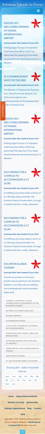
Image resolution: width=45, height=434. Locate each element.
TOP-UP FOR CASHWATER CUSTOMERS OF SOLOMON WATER (22, 326)
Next (7, 384)
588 (31, 376)
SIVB (22, 414)
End (13, 384)
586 (20, 376)
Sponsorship (32, 402)
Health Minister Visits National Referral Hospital (22, 349)
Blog (29, 408)
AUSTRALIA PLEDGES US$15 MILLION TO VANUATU (21, 342)
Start (7, 376)
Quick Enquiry (3, 111)
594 (29, 380)
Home (11, 396)
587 (25, 376)
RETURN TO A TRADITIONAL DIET (20, 310)
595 (35, 380)
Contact (37, 408)
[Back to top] (22, 432)
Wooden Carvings (15, 402)
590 (6, 380)
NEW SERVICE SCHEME (15, 356)
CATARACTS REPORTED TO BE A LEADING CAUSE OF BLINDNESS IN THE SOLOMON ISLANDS (22, 303)
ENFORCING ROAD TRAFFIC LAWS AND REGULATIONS (22, 334)
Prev (14, 376)
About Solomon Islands (26, 396)
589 (37, 376)
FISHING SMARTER (14, 315)
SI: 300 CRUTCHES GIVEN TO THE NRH (22, 361)
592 (18, 380)
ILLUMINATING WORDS (15, 320)
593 (24, 380)
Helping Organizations (14, 408)
